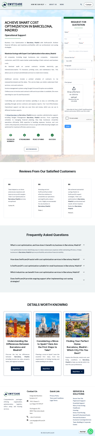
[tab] (47, 249)
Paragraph (68, 65)
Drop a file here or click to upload (73, 94)
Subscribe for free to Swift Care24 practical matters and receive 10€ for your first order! (78, 110)
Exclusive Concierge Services (82, 420)
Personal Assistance (79, 417)
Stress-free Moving (79, 412)
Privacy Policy (54, 396)
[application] (45, 4)
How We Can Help (37, 4)
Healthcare (76, 408)
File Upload (68, 82)
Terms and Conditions (57, 398)
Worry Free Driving (79, 405)
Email (67, 43)
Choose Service (70, 57)
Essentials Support (79, 403)
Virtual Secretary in (12, 115)
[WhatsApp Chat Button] (90, 431)
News (62, 4)
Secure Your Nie (78, 398)
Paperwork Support (79, 401)
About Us (53, 4)
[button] (31, 149)
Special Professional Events (81, 415)
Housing (75, 410)
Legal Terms (54, 400)
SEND (67, 126)
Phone (81, 43)
